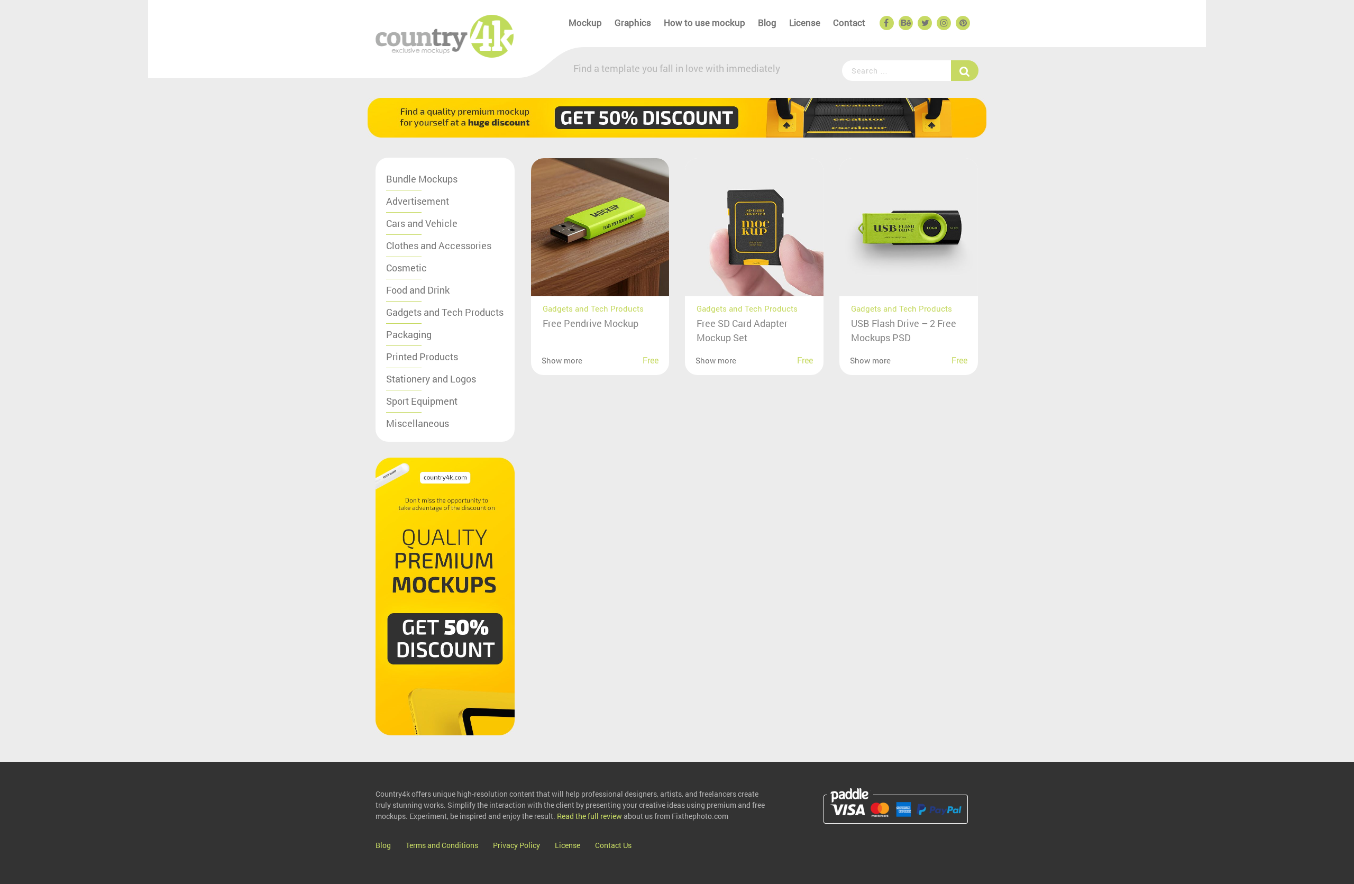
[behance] (905, 23)
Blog (767, 22)
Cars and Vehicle (422, 223)
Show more (562, 360)
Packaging (409, 334)
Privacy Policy (516, 845)
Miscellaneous (417, 423)
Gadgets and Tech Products (445, 312)
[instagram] (943, 23)
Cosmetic (406, 267)
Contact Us (613, 845)
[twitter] (924, 23)
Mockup (585, 22)
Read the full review (589, 816)
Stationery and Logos (431, 378)
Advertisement (417, 201)
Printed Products (422, 356)
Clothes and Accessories (438, 245)
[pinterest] (962, 23)
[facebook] (886, 23)
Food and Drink (418, 290)
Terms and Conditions (442, 845)
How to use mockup (704, 22)
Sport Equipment (422, 401)
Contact (849, 22)
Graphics (633, 22)
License (804, 22)
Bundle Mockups (422, 178)
